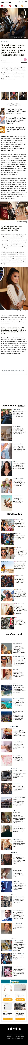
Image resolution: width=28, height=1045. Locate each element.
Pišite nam (9, 1034)
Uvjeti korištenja (19, 1034)
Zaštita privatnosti (19, 1036)
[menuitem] (22, 2)
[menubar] (22, 2)
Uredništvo (9, 1036)
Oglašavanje (10, 1038)
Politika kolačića (19, 1038)
